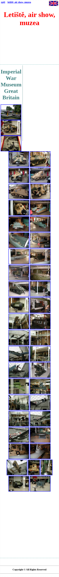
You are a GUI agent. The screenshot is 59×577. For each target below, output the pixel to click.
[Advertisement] (29, 47)
